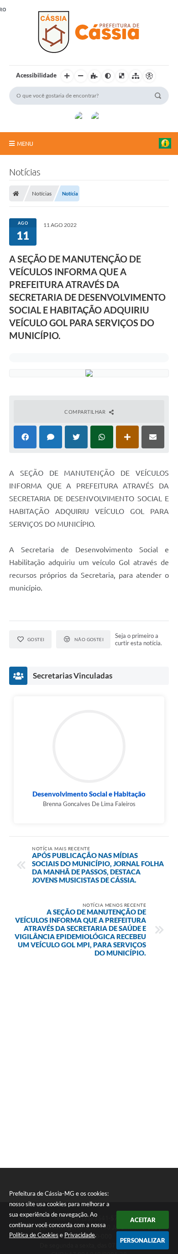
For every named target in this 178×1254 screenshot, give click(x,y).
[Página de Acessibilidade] (149, 76)
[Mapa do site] (135, 76)
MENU (25, 143)
